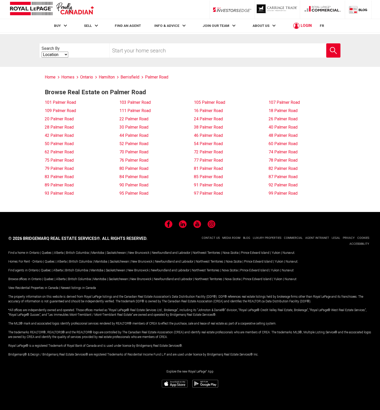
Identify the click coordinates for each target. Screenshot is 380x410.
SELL (88, 25)
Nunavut (288, 253)
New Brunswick (138, 253)
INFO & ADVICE (166, 25)
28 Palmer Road (59, 127)
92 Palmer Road (283, 185)
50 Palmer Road (59, 143)
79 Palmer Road (59, 168)
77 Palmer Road (208, 160)
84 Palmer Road (133, 176)
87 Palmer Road (283, 176)
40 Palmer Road (283, 127)
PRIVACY (349, 238)
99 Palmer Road (283, 193)
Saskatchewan (116, 253)
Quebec (47, 253)
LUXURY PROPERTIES (267, 238)
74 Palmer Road (283, 151)
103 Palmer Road (135, 102)
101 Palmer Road (60, 102)
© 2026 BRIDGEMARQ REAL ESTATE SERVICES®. (54, 238)
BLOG (246, 238)
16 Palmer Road (208, 110)
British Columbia (77, 253)
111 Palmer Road (135, 110)
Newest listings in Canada (78, 288)
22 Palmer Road (133, 118)
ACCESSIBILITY (359, 244)
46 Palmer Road (208, 135)
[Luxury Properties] (277, 9)
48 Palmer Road (283, 135)
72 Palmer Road (208, 151)
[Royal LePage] (51, 9)
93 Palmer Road (59, 193)
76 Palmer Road (133, 160)
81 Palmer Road (208, 168)
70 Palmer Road (133, 151)
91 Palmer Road (208, 185)
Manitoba (97, 253)
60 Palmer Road (283, 143)
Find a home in (18, 253)
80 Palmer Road (133, 168)
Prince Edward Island (255, 253)
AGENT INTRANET (317, 238)
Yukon (276, 253)
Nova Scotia (231, 253)
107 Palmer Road (284, 102)
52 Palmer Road (133, 143)
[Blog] (358, 9)
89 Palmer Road (59, 185)
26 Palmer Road (283, 118)
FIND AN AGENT (128, 25)
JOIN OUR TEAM (216, 25)
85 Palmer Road (208, 176)
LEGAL (336, 238)
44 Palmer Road (133, 135)
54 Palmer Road (208, 143)
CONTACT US (211, 238)
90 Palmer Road (133, 185)
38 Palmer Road (208, 127)
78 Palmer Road (283, 160)
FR (322, 25)
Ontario (34, 253)
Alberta (59, 253)
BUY (57, 25)
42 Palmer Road (59, 135)
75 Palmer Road (59, 160)
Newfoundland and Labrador (171, 253)
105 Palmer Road (209, 102)
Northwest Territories (206, 253)
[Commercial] (322, 9)
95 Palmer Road (133, 193)
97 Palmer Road (208, 193)
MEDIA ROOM (231, 238)
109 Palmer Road (60, 110)
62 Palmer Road (59, 151)
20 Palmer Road (59, 118)
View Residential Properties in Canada (33, 288)
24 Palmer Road (208, 118)
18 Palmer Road (283, 110)
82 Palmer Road (283, 168)
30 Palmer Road (133, 127)
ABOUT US (261, 25)
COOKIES (363, 238)
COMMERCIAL (293, 238)
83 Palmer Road (59, 176)
